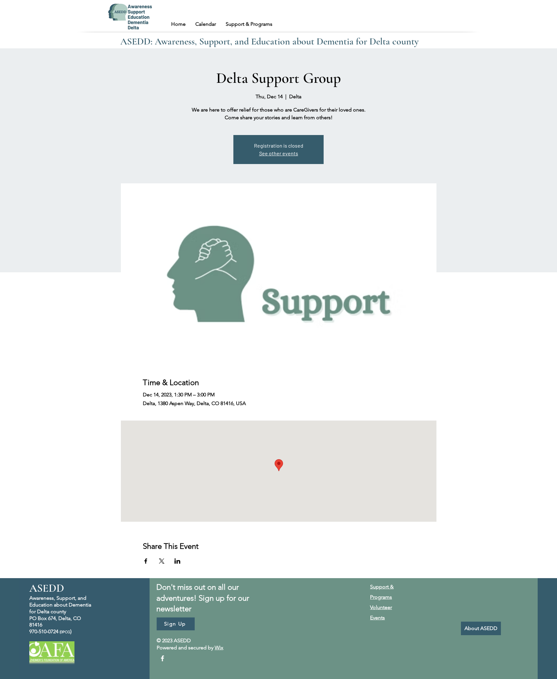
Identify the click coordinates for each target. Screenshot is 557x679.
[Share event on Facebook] (146, 561)
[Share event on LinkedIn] (177, 561)
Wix (219, 648)
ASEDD (46, 588)
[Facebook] (162, 658)
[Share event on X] (162, 561)
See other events (278, 153)
